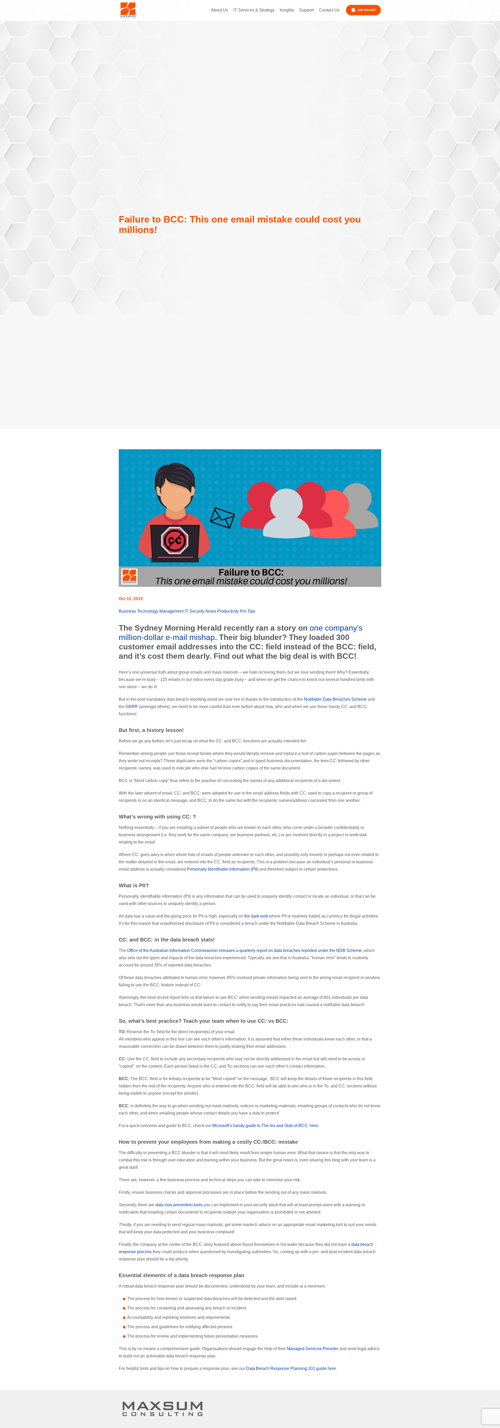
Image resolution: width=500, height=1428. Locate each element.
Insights (287, 10)
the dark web (256, 916)
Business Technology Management (151, 611)
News (210, 611)
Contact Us (329, 10)
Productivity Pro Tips (236, 611)
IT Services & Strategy (253, 10)
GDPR (132, 706)
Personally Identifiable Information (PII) (222, 869)
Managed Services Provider (312, 1348)
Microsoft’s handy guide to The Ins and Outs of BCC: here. (265, 1125)
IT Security (194, 611)
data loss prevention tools (179, 1205)
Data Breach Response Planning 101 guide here (291, 1368)
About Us (219, 10)
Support (306, 10)
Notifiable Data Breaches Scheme (335, 699)
